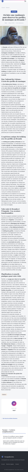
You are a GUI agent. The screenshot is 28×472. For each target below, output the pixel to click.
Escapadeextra (9, 457)
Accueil (3, 7)
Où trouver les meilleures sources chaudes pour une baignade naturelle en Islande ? (13, 437)
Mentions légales (10, 464)
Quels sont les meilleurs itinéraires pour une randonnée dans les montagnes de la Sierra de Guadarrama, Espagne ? (13, 442)
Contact (17, 464)
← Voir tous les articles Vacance (9, 418)
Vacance (7, 7)
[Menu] (25, 1)
